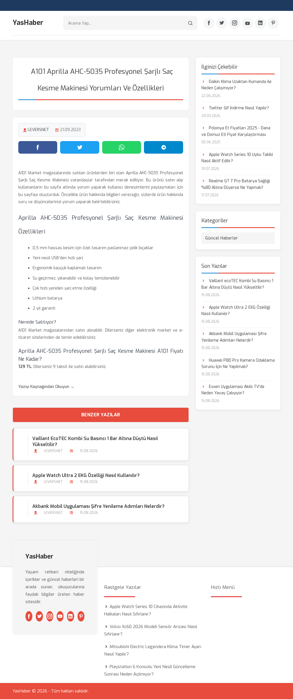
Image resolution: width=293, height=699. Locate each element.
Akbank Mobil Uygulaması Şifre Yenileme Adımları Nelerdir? (98, 506)
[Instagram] (234, 23)
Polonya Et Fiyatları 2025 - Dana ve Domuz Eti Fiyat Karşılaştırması (235, 131)
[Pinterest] (273, 23)
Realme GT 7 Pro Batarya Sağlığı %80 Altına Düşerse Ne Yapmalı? (235, 184)
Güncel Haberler (221, 238)
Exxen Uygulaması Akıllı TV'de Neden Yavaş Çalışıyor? (232, 390)
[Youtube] (247, 23)
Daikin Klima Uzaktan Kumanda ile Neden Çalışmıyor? (236, 85)
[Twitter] (221, 23)
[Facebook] (209, 23)
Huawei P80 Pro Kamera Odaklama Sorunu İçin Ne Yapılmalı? (238, 363)
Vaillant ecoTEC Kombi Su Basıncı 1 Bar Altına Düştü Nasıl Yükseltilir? (95, 441)
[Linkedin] (260, 23)
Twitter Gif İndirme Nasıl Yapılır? (238, 108)
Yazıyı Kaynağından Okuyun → (46, 386)
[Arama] (190, 23)
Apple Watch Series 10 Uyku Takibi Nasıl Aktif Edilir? (237, 158)
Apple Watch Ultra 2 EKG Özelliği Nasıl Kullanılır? (86, 475)
